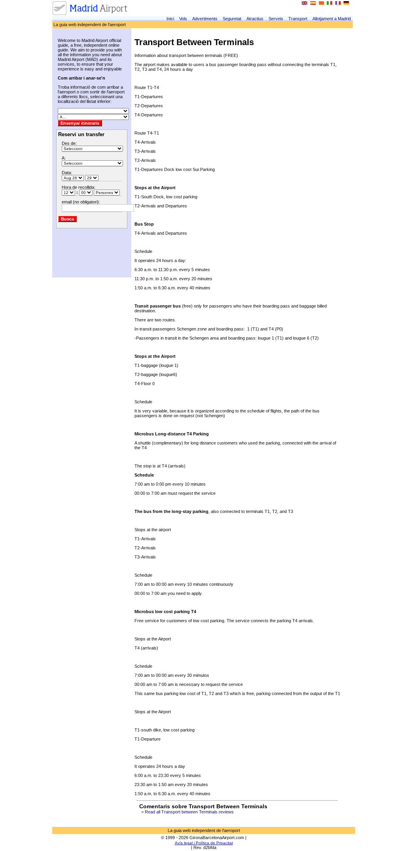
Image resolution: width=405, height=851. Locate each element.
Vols (183, 18)
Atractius (254, 18)
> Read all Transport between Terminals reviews (187, 811)
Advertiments (205, 18)
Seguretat (232, 18)
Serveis (276, 18)
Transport (297, 18)
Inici (170, 18)
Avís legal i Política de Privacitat (204, 843)
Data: (67, 172)
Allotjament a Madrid (331, 18)
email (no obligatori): (81, 201)
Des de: (69, 143)
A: (64, 158)
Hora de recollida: (78, 187)
